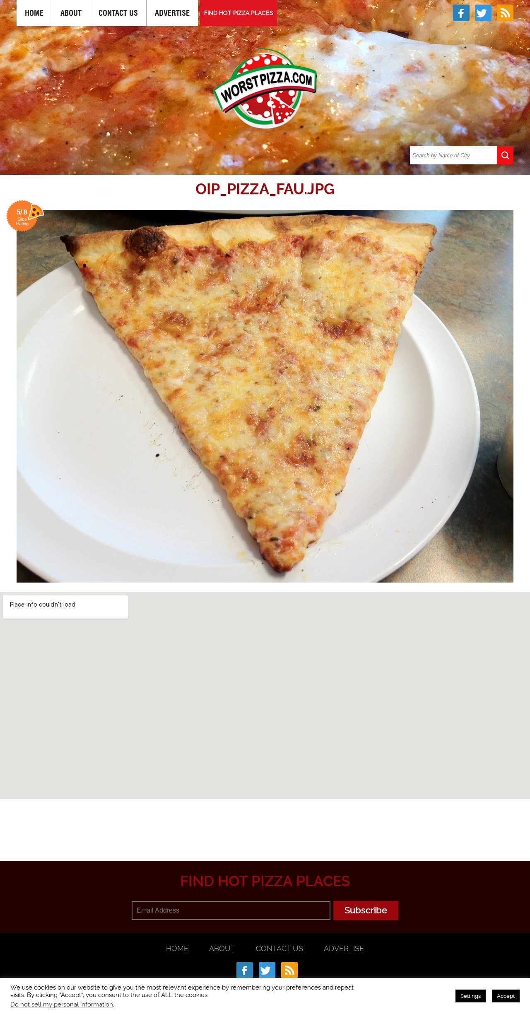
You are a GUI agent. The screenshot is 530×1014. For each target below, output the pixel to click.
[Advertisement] (265, 820)
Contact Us (118, 13)
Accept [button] (506, 996)
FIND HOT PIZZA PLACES (238, 13)
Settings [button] (470, 996)
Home (34, 13)
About (71, 13)
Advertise (172, 13)
